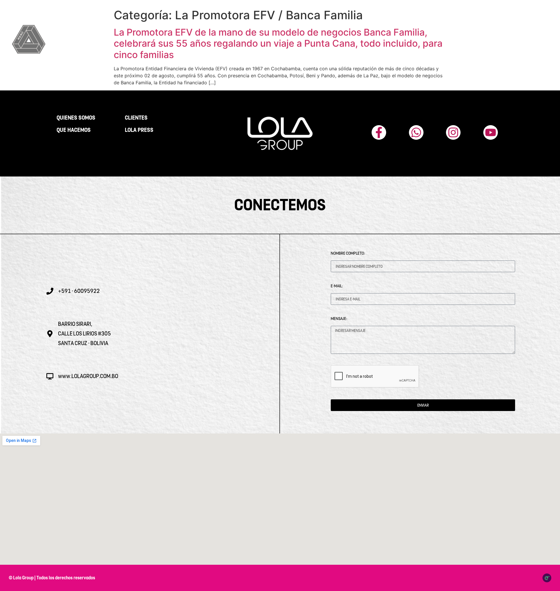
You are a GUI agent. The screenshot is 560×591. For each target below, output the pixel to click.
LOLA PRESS (139, 130)
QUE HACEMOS (74, 130)
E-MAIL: (337, 286)
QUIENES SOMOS (76, 118)
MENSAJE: (339, 318)
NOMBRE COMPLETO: (348, 253)
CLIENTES (136, 118)
